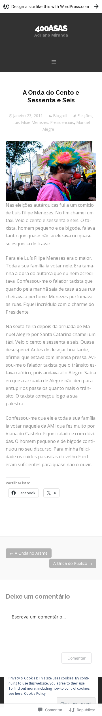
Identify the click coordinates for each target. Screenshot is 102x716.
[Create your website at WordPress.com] (51, 6)
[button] (51, 171)
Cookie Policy (35, 693)
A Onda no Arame (29, 553)
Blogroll (60, 115)
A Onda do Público (72, 563)
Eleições (84, 115)
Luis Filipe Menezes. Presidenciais (43, 122)
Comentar (76, 658)
